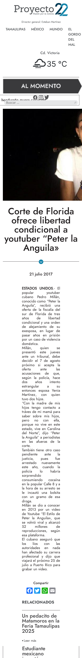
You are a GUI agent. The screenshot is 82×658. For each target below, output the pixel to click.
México (37, 29)
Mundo (56, 29)
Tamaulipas (15, 29)
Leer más (30, 640)
